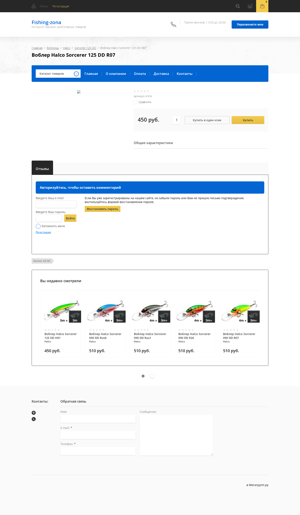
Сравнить (144, 102)
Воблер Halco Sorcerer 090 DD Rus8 (105, 336)
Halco (66, 48)
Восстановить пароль (102, 209)
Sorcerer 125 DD (85, 48)
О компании (116, 73)
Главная (37, 48)
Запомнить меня (53, 226)
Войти (70, 218)
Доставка (161, 73)
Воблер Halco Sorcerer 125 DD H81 (60, 336)
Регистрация (60, 6)
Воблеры (53, 48)
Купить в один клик (207, 120)
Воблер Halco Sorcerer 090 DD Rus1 (150, 336)
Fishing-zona (46, 22)
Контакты (184, 73)
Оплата (140, 73)
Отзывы (42, 167)
